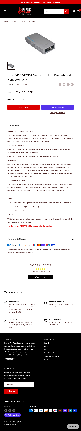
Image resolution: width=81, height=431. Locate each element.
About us (47, 346)
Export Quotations (50, 353)
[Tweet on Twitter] (68, 84)
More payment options (57, 113)
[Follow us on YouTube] (13, 410)
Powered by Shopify (10, 424)
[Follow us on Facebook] (5, 410)
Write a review (40, 277)
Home (6, 22)
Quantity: (10, 99)
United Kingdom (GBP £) (12, 401)
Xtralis (10, 85)
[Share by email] (72, 84)
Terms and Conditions (51, 356)
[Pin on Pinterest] (64, 84)
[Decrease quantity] (18, 99)
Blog (45, 349)
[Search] (66, 11)
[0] (78, 11)
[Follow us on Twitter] (9, 410)
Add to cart (23, 107)
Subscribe (11, 391)
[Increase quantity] (29, 99)
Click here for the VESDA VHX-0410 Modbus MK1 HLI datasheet (29, 226)
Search (46, 343)
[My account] (74, 11)
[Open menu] (5, 11)
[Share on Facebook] (60, 84)
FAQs (46, 359)
